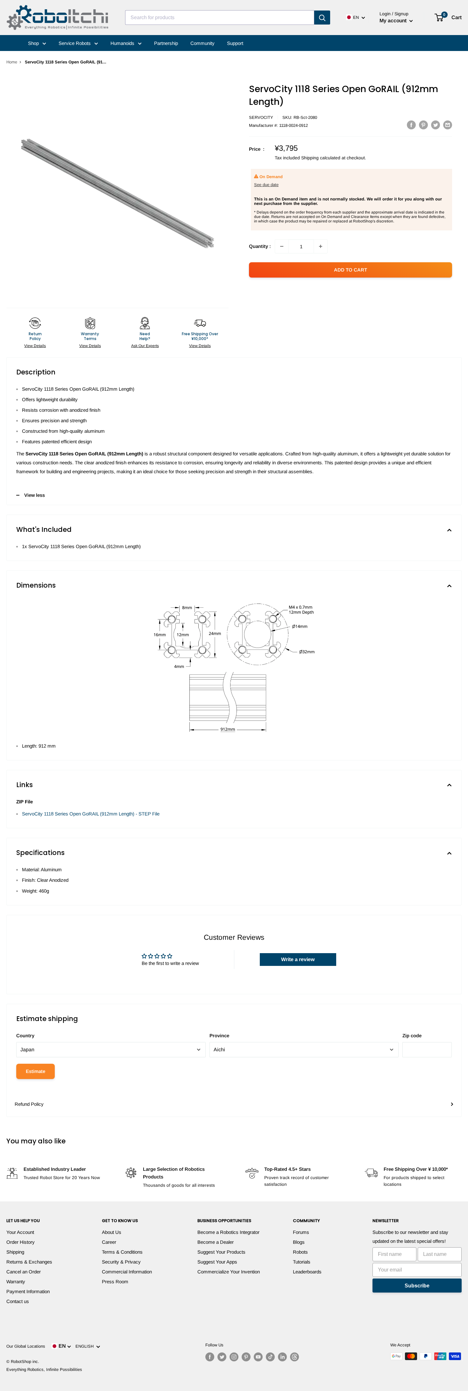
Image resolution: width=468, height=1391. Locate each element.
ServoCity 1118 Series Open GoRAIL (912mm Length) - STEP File (91, 813)
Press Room (115, 1281)
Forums (301, 1232)
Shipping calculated (320, 157)
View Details (35, 346)
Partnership (166, 43)
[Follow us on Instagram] (234, 1356)
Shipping (15, 1252)
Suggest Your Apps (217, 1261)
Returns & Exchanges (29, 1261)
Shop (34, 43)
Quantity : (260, 246)
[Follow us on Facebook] (209, 1356)
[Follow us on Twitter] (221, 1356)
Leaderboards (307, 1271)
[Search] (322, 18)
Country (25, 1035)
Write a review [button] (298, 959)
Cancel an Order (23, 1271)
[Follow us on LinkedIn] (282, 1356)
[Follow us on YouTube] (258, 1356)
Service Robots (75, 43)
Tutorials (301, 1261)
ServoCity (261, 117)
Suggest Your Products (221, 1252)
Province (219, 1035)
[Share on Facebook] (411, 124)
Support (235, 43)
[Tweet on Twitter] (435, 124)
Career (109, 1242)
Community (202, 43)
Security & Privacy (121, 1261)
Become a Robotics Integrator (228, 1232)
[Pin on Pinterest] (423, 124)
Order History (20, 1242)
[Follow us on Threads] (294, 1356)
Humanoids (123, 43)
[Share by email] (447, 124)
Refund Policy (29, 1104)
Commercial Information (127, 1271)
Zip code (412, 1035)
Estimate (35, 1071)
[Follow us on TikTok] (270, 1356)
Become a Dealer (215, 1242)
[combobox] (219, 17)
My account (393, 20)
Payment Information (28, 1291)
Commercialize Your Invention (228, 1271)
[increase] (320, 246)
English (85, 1346)
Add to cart (350, 269)
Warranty (15, 1281)
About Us (111, 1232)
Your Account (20, 1232)
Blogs (299, 1242)
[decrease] (281, 246)
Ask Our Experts (145, 346)
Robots (300, 1252)
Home (11, 62)
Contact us (17, 1301)
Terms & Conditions (122, 1252)
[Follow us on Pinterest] (246, 1356)
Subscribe (417, 1285)
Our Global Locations (25, 1346)
